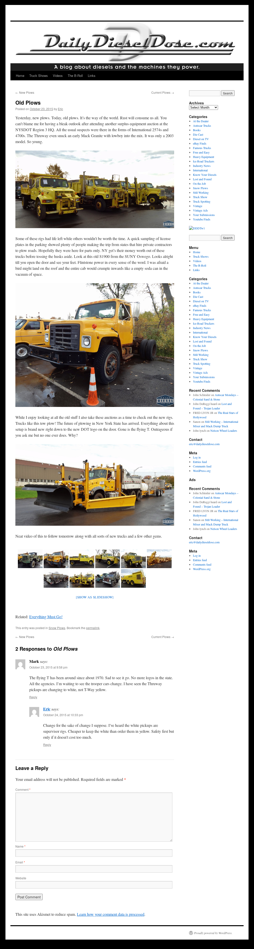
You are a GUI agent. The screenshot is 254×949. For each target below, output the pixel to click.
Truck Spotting (201, 201)
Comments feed (202, 466)
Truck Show (200, 197)
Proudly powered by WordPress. (213, 933)
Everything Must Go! (46, 616)
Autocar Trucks (202, 125)
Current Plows (162, 92)
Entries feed (200, 462)
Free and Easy (201, 152)
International (200, 170)
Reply (33, 697)
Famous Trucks (202, 148)
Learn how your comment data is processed (110, 914)
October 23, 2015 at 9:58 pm (48, 667)
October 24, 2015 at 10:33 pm (63, 715)
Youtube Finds (201, 219)
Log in (197, 457)
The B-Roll (75, 75)
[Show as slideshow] (95, 597)
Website (20, 878)
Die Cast (198, 134)
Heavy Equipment (203, 157)
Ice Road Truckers (203, 161)
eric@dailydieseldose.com (204, 444)
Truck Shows (38, 75)
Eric (60, 109)
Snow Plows (57, 628)
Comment (23, 789)
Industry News (202, 166)
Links (91, 75)
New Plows (24, 92)
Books (197, 130)
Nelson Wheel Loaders (223, 430)
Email (20, 862)
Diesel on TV (201, 139)
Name (20, 846)
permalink (92, 628)
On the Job (199, 183)
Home (20, 75)
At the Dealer (201, 121)
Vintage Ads (200, 210)
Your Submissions (204, 215)
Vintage (197, 206)
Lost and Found (202, 179)
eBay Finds (199, 143)
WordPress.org (202, 471)
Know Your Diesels (205, 175)
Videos (58, 75)
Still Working (201, 192)
